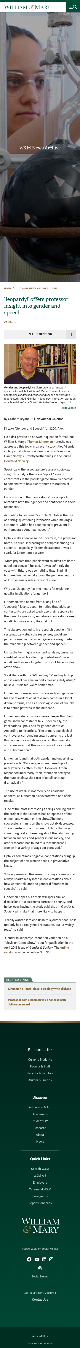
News (40, 1142)
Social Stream (40, 1276)
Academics (40, 1114)
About (40, 1135)
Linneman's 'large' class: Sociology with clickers (39, 988)
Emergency (40, 1196)
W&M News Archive (40, 148)
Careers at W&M (40, 1189)
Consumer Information (40, 1343)
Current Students (40, 1060)
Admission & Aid (40, 1107)
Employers (40, 1182)
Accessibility (40, 1336)
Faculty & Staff (40, 1066)
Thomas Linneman (40, 442)
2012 (54, 288)
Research (40, 1128)
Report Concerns (40, 1203)
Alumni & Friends (40, 1080)
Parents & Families (40, 1073)
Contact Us (40, 1300)
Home (7, 288)
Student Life (40, 1121)
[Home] (27, 7)
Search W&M (40, 1169)
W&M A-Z (40, 1176)
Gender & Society (16, 461)
